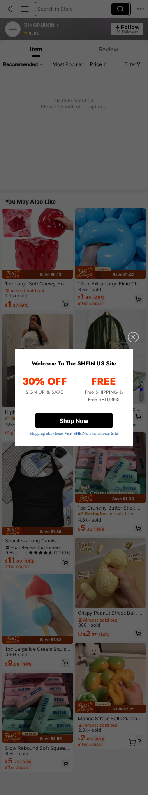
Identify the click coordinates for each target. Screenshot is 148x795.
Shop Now (74, 420)
